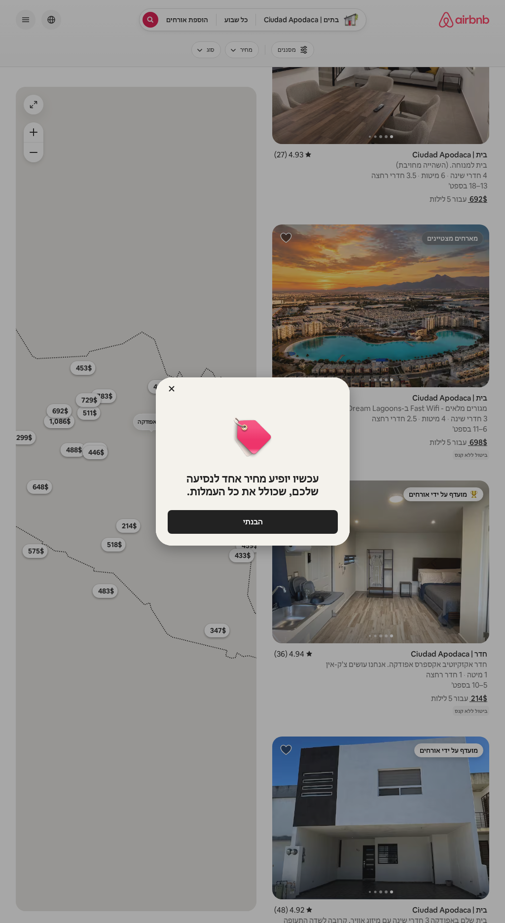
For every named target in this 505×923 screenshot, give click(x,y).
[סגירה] (172, 389)
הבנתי (252, 522)
